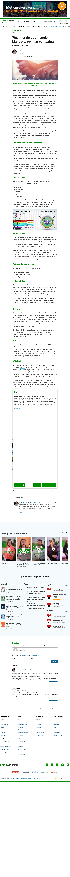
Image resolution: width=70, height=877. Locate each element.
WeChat (22, 367)
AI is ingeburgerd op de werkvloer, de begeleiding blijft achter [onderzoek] (36, 593)
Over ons (2, 727)
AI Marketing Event (5, 741)
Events (2, 738)
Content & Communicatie (19, 26)
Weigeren (37, 485)
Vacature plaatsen (22, 752)
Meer (33, 21)
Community (46, 26)
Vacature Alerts (22, 754)
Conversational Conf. (5, 746)
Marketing (29, 26)
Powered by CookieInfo (19, 408)
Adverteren (3, 719)
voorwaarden (36, 655)
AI (54, 719)
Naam (14, 658)
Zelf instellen (19, 485)
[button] (66, 532)
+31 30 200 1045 (45, 708)
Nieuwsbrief (60, 23)
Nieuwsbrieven (4, 724)
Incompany (38, 730)
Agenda (38, 719)
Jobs (19, 738)
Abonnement (57, 732)
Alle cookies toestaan (49, 485)
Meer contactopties (64, 708)
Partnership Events (5, 752)
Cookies (33, 778)
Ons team (2, 730)
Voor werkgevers (22, 749)
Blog (19, 21)
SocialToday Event (4, 749)
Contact (2, 722)
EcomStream (21, 53)
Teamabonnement (58, 735)
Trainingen (38, 724)
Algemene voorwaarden (25, 778)
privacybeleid (25, 655)
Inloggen (66, 23)
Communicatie (21, 741)
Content (20, 744)
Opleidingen (39, 727)
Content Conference (5, 744)
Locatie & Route (40, 735)
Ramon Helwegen (20, 51)
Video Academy (58, 716)
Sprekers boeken (40, 732)
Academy (26, 21)
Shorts (40, 26)
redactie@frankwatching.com (30, 708)
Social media (57, 730)
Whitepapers (3, 735)
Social (34, 26)
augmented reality (38, 164)
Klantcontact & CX (22, 724)
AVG (49, 345)
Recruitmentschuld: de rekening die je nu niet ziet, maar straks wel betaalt (36, 599)
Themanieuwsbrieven (56, 26)
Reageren (53, 683)
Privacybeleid (39, 778)
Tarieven (55, 708)
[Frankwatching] (8, 21)
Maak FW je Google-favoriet (33, 56)
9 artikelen (22, 512)
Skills (55, 727)
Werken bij (2, 732)
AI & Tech (8, 26)
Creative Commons (15, 778)
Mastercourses (39, 722)
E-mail (31, 658)
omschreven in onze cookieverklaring (37, 406)
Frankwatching (4, 716)
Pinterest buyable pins (24, 133)
